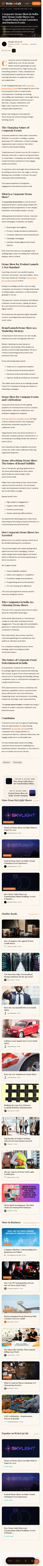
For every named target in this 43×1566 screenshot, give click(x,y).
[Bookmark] (25, 1560)
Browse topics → (34, 914)
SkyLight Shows (14, 42)
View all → (36, 801)
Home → (37, 1434)
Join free (36, 3)
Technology (17, 762)
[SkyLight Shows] (4, 44)
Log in (27, 3)
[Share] (32, 1560)
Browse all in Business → (32, 1223)
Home (3, 8)
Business (9, 8)
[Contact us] (36, 1561)
